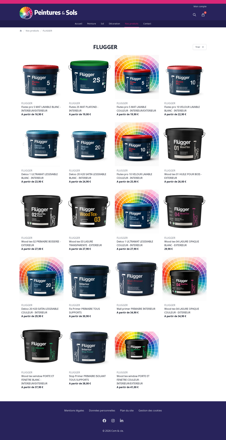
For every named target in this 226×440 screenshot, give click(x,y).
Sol (102, 23)
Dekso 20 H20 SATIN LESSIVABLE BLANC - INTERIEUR (87, 176)
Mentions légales (74, 410)
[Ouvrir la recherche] (194, 14)
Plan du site (127, 410)
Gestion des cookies (150, 410)
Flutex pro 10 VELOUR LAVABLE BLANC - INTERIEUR (182, 108)
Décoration (114, 23)
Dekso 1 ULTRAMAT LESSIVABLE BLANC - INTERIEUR (39, 176)
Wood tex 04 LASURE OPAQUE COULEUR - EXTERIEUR (181, 310)
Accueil (78, 23)
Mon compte (200, 6)
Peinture (91, 23)
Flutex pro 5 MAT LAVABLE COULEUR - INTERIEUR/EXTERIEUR (136, 108)
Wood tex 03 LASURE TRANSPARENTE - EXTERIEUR (85, 243)
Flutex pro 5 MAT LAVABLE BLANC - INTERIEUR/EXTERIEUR (41, 108)
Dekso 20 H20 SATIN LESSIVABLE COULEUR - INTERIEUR (40, 310)
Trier (197, 46)
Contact (147, 23)
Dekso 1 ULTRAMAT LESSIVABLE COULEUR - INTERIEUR (135, 243)
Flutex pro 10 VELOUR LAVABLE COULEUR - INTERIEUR (134, 176)
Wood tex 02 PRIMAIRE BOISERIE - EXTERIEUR (41, 243)
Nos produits (131, 23)
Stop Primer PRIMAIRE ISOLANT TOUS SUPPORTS (87, 377)
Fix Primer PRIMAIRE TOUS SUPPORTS (84, 310)
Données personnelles (102, 410)
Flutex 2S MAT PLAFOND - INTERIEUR (83, 108)
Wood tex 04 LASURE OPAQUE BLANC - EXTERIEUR (181, 243)
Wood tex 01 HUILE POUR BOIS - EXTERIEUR (183, 176)
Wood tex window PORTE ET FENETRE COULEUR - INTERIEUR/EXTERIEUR (133, 379)
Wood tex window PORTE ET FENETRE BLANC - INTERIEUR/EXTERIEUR (37, 379)
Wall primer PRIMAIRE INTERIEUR (136, 308)
